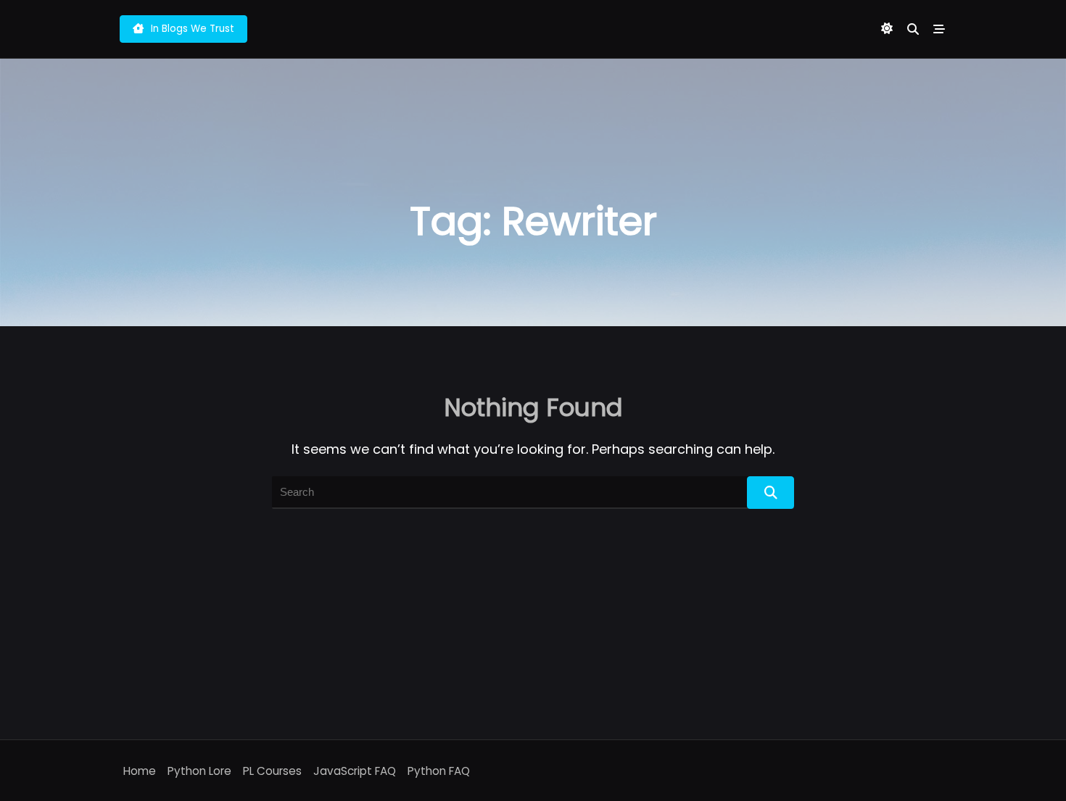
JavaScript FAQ (354, 771)
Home (139, 771)
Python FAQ (439, 771)
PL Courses (272, 771)
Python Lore (199, 771)
